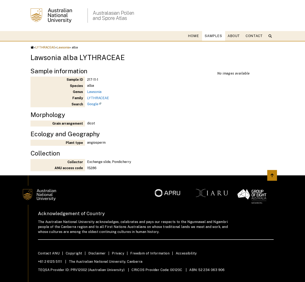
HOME (193, 36)
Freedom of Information (150, 253)
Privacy (118, 253)
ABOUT (234, 36)
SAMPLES (213, 36)
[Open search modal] (271, 36)
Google (92, 104)
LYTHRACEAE (45, 47)
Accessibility (186, 253)
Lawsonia (63, 47)
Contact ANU (49, 253)
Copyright (74, 253)
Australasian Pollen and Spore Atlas (113, 15)
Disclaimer (97, 253)
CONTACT (254, 36)
